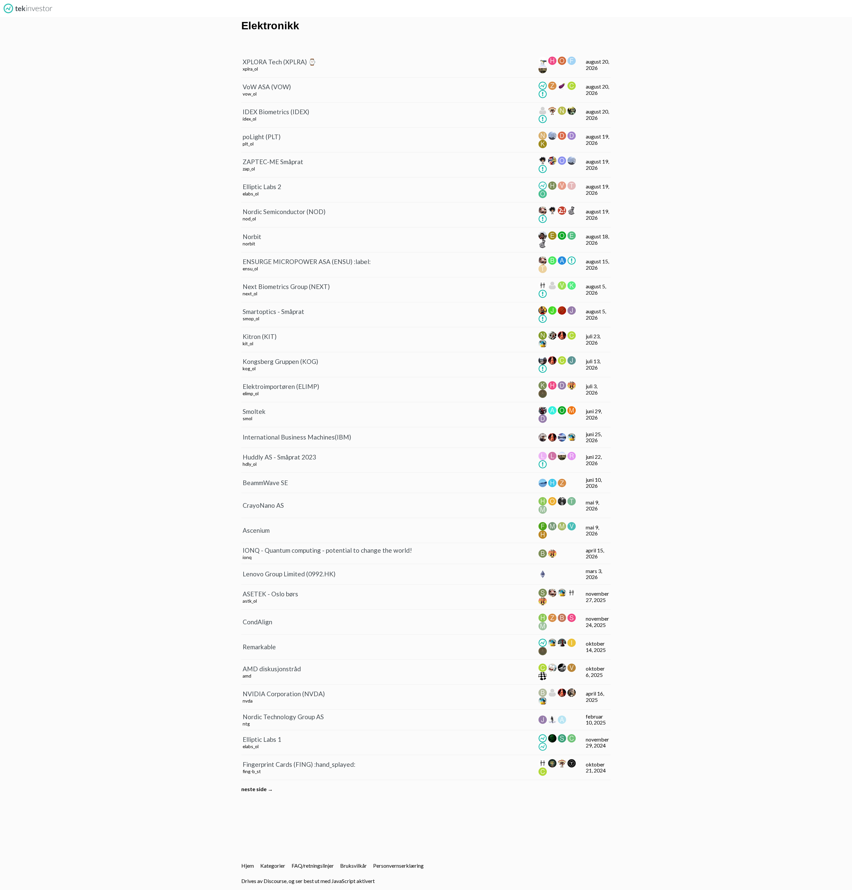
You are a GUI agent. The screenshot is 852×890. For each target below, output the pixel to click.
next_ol (250, 293)
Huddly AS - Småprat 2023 (279, 457)
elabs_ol (251, 193)
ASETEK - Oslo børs (270, 594)
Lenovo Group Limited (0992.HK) (289, 574)
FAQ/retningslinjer (313, 865)
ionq (247, 557)
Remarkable (259, 647)
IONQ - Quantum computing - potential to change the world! (327, 550)
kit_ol (248, 343)
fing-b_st (252, 771)
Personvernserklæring (398, 865)
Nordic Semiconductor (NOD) (284, 211)
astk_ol (250, 601)
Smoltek (254, 411)
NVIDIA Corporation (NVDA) (284, 694)
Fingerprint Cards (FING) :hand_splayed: (299, 764)
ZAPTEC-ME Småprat (273, 161)
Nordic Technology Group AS (283, 717)
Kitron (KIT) (260, 336)
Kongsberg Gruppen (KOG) (280, 361)
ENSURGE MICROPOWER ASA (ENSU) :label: (307, 261)
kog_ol (249, 368)
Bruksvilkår (353, 865)
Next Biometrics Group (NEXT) (286, 286)
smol (247, 418)
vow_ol (250, 94)
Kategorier (272, 865)
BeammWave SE (265, 482)
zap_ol (249, 168)
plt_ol (248, 144)
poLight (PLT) (262, 137)
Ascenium (256, 530)
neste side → (257, 789)
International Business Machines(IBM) (297, 437)
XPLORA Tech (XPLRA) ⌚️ (279, 62)
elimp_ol (251, 393)
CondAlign (257, 622)
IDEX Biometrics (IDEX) (276, 112)
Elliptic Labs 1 (262, 739)
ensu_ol (250, 268)
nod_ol (249, 218)
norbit (249, 243)
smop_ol (251, 318)
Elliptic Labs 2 (262, 186)
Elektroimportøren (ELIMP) (281, 386)
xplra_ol (250, 69)
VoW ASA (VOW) (267, 87)
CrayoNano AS (263, 505)
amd (247, 676)
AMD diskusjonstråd (272, 669)
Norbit (252, 236)
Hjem (247, 865)
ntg (246, 724)
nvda (248, 701)
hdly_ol (250, 464)
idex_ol (249, 119)
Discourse (275, 881)
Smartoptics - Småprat (273, 311)
